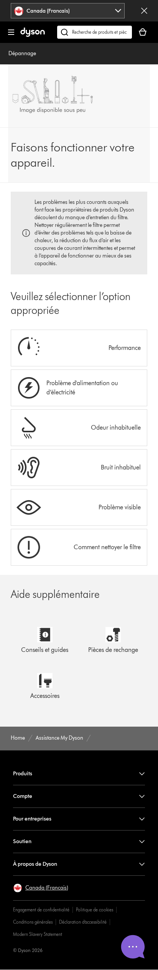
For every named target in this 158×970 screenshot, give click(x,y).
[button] (40, 888)
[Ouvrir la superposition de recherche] (94, 32)
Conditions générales (33, 922)
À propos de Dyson (35, 864)
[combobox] (68, 10)
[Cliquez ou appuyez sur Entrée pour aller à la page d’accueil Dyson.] (32, 35)
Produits (22, 773)
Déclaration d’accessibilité (83, 922)
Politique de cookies (94, 910)
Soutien (22, 841)
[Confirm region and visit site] (144, 11)
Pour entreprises (32, 819)
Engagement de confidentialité (41, 910)
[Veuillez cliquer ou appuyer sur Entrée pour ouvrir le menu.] (11, 32)
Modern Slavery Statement (37, 934)
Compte (22, 796)
